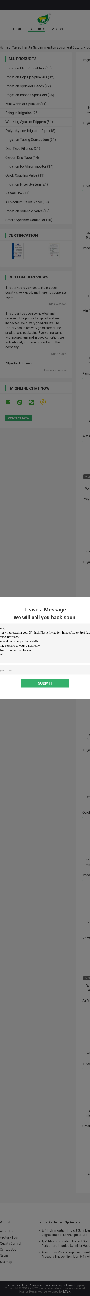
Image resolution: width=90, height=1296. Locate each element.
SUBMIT (45, 683)
